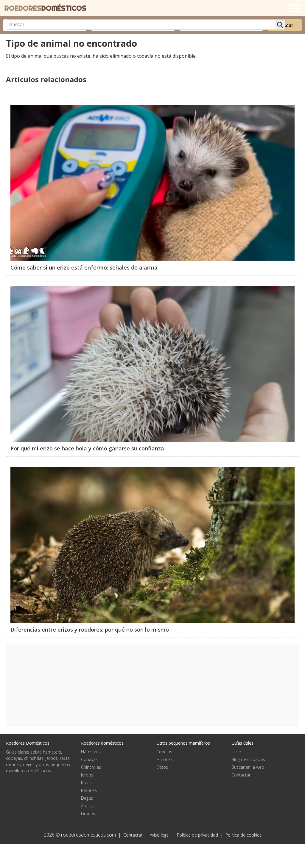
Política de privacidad (197, 835)
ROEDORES (45, 8)
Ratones (89, 790)
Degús (87, 798)
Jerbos (87, 775)
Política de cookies (243, 835)
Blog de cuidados (248, 759)
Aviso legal (159, 835)
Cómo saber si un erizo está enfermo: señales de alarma (84, 267)
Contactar (240, 775)
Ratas (86, 782)
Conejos (164, 751)
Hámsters (90, 751)
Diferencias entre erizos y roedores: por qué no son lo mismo (89, 629)
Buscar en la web (247, 767)
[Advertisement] (152, 685)
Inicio (236, 751)
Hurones (164, 759)
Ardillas (88, 806)
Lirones (88, 813)
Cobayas (89, 759)
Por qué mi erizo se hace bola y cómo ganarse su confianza (87, 448)
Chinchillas (91, 767)
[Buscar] (280, 24)
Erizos (162, 767)
